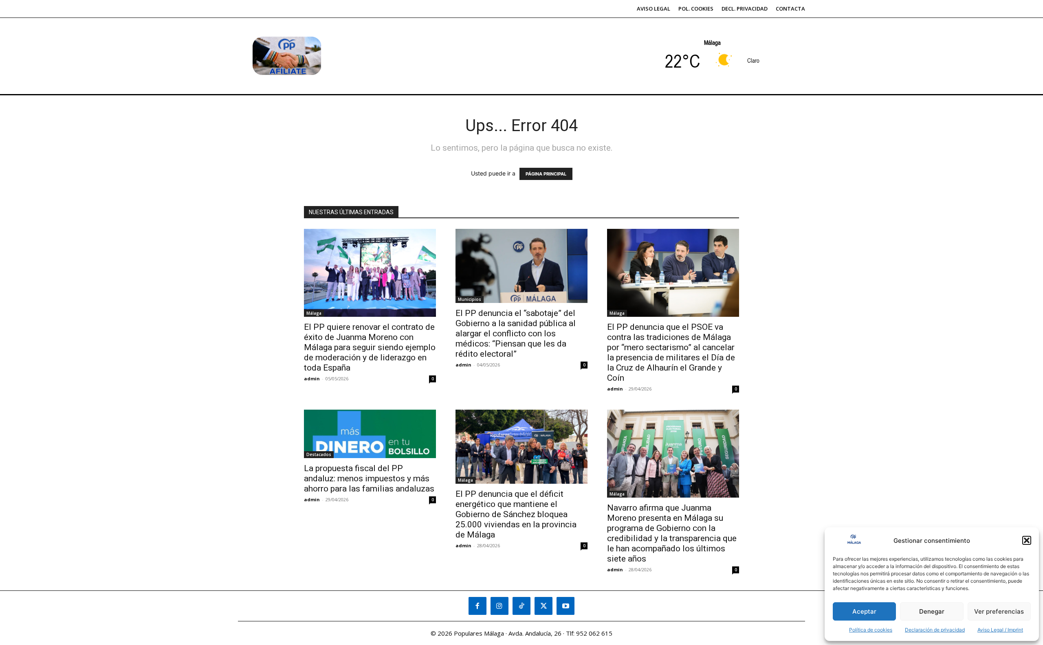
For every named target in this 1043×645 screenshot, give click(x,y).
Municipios (469, 299)
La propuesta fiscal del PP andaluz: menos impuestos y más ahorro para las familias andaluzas (369, 478)
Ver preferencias (999, 611)
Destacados (318, 454)
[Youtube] (565, 606)
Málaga (313, 313)
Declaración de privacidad (935, 630)
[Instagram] (499, 606)
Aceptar (864, 611)
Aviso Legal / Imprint (1000, 630)
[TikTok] (521, 606)
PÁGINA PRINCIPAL (546, 174)
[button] (1027, 540)
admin (312, 378)
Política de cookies (870, 630)
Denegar (931, 611)
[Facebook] (477, 606)
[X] (543, 606)
